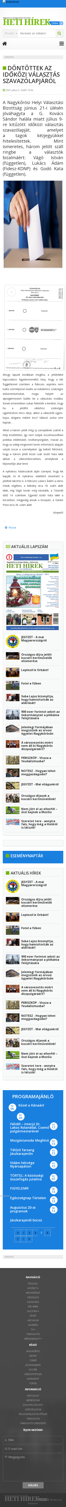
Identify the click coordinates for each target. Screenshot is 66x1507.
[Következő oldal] (23, 1239)
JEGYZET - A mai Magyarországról (34, 638)
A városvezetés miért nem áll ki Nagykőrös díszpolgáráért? (37, 746)
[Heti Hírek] (33, 21)
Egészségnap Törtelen (28, 1198)
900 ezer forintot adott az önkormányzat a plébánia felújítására (40, 715)
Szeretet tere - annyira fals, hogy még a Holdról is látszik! (39, 824)
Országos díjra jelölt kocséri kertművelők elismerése (36, 658)
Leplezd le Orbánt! (35, 670)
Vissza (11, 527)
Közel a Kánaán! (31, 1105)
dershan (5, 1195)
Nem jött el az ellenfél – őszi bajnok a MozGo (39, 810)
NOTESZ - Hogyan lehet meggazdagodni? (38, 772)
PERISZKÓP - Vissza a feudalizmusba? (36, 759)
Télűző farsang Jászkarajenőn (22, 1152)
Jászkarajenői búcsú (26, 1220)
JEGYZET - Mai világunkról (40, 784)
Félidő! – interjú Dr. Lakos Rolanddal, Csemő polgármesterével (29, 1128)
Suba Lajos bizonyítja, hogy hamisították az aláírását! (37, 699)
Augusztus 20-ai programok (23, 1209)
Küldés (33, 1485)
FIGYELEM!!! (19, 1188)
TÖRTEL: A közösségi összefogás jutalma (26, 1177)
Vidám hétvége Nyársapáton (22, 1165)
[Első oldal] (18, 1233)
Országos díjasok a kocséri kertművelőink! (38, 797)
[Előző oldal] (23, 1233)
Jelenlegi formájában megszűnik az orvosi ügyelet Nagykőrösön (37, 730)
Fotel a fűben (31, 683)
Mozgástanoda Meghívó (29, 1140)
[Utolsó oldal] (29, 1239)
